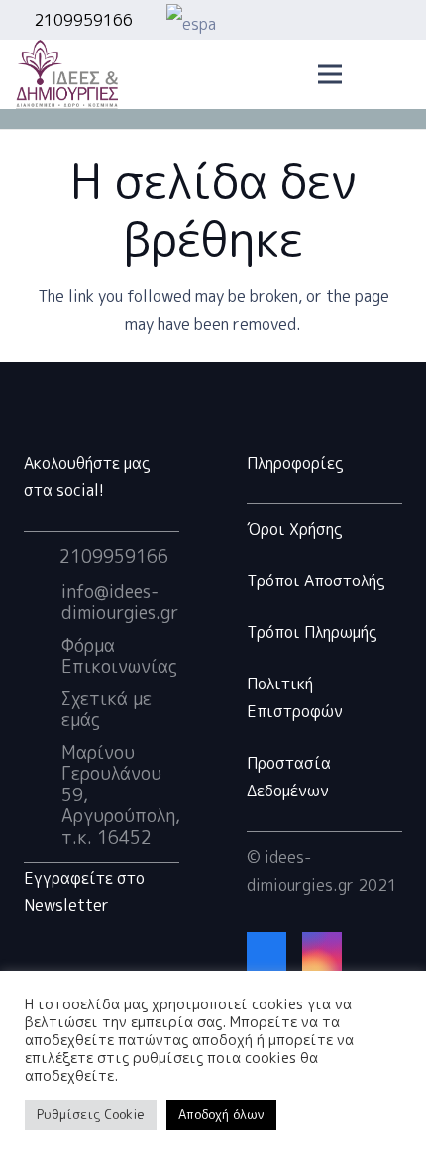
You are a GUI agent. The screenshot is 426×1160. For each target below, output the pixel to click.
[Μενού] (331, 74)
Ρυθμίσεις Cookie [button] (91, 1114)
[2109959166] (41, 557)
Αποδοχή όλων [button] (221, 1114)
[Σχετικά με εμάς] (42, 709)
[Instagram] (322, 952)
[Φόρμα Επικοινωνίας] (42, 656)
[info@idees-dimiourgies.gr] (42, 602)
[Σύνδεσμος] (287, 20)
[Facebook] (266, 952)
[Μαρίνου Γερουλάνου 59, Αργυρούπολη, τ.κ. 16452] (42, 794)
